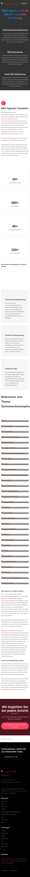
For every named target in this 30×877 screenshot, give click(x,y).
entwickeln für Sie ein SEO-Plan (10, 633)
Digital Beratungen (21, 683)
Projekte (3, 861)
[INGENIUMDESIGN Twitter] (9, 867)
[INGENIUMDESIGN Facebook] (2, 867)
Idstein (7, 775)
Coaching (3, 155)
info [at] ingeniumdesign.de (11, 782)
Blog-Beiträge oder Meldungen (14, 858)
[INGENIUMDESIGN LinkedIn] (12, 867)
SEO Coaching (7, 689)
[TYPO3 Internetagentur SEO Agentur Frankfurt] (8, 771)
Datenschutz (13, 870)
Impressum (4, 870)
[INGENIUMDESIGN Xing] (5, 867)
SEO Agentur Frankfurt (17, 788)
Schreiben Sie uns (11, 757)
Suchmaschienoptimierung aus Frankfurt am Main (14, 600)
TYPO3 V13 (15, 791)
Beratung (25, 153)
